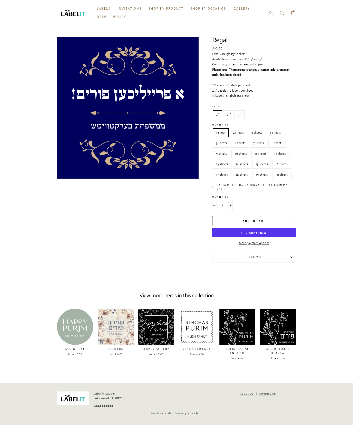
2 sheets (238, 132)
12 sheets (280, 153)
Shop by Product (166, 8)
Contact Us (267, 393)
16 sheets (282, 164)
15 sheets (262, 164)
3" (240, 114)
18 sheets (242, 174)
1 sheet (220, 132)
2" (217, 114)
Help (101, 16)
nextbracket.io (194, 413)
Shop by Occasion (208, 8)
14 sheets (242, 164)
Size (215, 106)
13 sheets (222, 164)
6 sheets (240, 143)
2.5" (228, 114)
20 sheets (282, 174)
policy (119, 16)
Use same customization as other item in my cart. (252, 187)
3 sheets (256, 132)
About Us (247, 393)
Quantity (220, 124)
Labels (104, 8)
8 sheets (277, 143)
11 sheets (261, 153)
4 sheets (275, 132)
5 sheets (221, 143)
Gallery (242, 8)
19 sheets (262, 174)
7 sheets (258, 143)
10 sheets (241, 153)
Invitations (129, 8)
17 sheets (222, 174)
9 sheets (221, 153)
